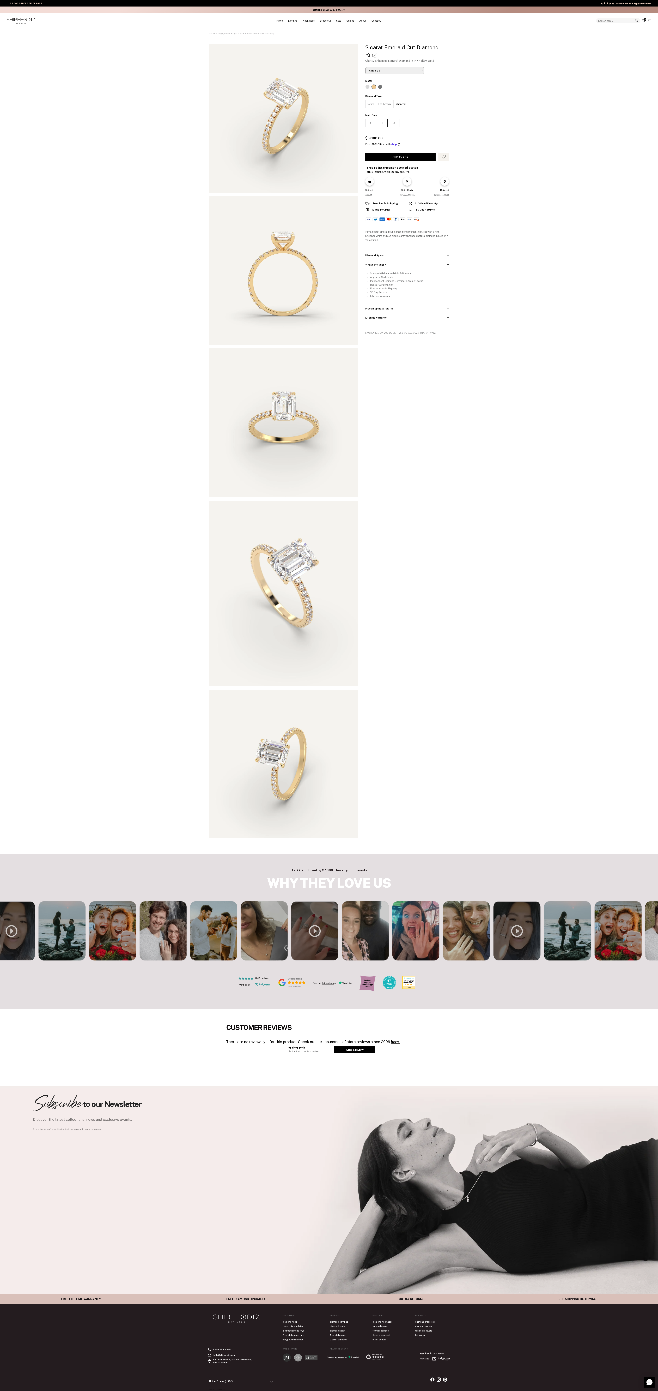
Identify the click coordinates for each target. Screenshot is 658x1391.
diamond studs (337, 1326)
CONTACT (376, 20)
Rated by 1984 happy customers (633, 3)
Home (212, 33)
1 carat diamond (338, 1335)
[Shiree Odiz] (21, 21)
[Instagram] (439, 1379)
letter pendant (380, 1339)
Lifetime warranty (376, 317)
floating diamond (381, 1335)
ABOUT (362, 20)
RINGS (279, 20)
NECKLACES (309, 20)
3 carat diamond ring (293, 1335)
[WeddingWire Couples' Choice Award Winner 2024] (408, 988)
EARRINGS (292, 20)
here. (395, 1042)
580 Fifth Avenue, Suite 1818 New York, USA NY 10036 (232, 1361)
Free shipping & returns (379, 308)
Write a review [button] (354, 1049)
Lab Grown (384, 103)
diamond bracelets (425, 1322)
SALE (338, 20)
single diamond (380, 1326)
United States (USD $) (221, 1381)
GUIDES (350, 20)
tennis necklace (381, 1330)
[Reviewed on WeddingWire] (389, 988)
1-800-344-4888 (222, 1349)
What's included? (375, 264)
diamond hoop (337, 1330)
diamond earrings (339, 1322)
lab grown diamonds (293, 1339)
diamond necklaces (383, 1322)
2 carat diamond (338, 1339)
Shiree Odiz (220, 1389)
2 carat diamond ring (293, 1330)
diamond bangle (423, 1326)
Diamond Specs (374, 255)
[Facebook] (432, 1379)
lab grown (420, 1335)
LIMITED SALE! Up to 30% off (329, 10)
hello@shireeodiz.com (224, 1355)
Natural (371, 103)
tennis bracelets (423, 1330)
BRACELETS (325, 20)
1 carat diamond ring (293, 1326)
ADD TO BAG (401, 156)
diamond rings (290, 1322)
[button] (649, 1382)
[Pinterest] (445, 1379)
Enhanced (400, 103)
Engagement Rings (227, 33)
